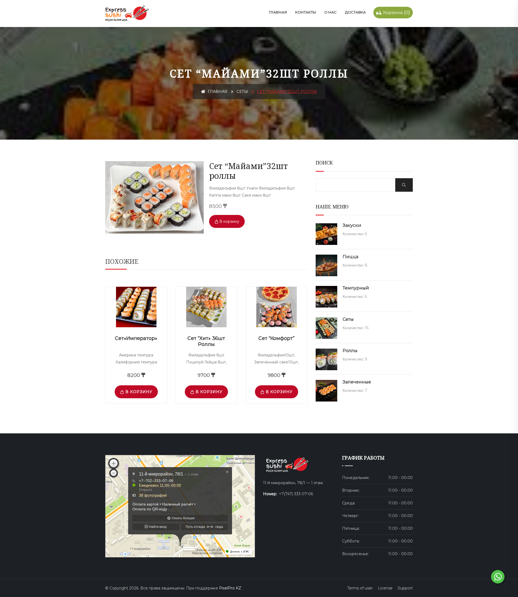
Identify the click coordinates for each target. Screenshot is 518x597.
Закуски (352, 225)
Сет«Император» (136, 338)
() (396, 12)
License (385, 588)
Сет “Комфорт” (276, 338)
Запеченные (357, 381)
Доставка (355, 12)
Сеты (242, 91)
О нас (330, 12)
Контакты (305, 12)
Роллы (350, 350)
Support (405, 588)
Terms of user (360, 588)
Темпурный (356, 288)
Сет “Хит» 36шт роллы (206, 341)
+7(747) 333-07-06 (296, 493)
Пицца (350, 256)
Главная (278, 12)
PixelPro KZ (230, 588)
